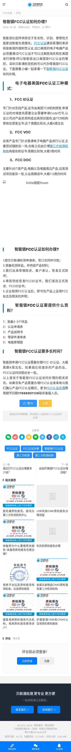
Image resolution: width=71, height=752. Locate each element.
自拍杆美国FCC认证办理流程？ (53, 470)
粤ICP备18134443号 (35, 732)
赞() (46, 27)
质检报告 (35, 4)
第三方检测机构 (44, 455)
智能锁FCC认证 (57, 69)
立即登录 (27, 661)
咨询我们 (48, 709)
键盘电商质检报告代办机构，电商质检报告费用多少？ (18, 623)
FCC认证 (7, 13)
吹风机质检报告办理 (48, 545)
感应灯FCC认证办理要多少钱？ (17, 470)
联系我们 (22, 709)
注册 (46, 661)
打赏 (45, 403)
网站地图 (49, 725)
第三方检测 (23, 455)
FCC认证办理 (55, 388)
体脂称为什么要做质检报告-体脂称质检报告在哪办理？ (18, 549)
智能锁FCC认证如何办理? (25, 21)
